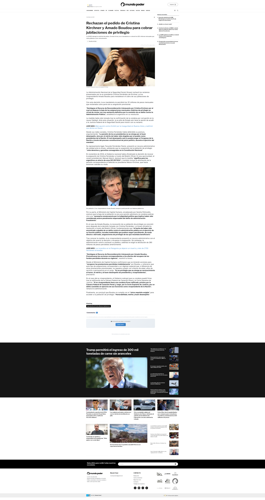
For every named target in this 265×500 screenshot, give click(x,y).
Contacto (136, 481)
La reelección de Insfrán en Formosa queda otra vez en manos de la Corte (159, 375)
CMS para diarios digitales (173, 495)
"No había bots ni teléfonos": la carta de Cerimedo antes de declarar (158, 350)
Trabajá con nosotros (139, 483)
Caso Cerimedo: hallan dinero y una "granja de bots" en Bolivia (158, 452)
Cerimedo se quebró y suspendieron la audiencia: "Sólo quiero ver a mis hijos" (96, 438)
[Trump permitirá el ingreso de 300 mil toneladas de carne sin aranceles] (116, 372)
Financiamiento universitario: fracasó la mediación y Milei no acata (158, 358)
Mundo (143, 10)
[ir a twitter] (135, 488)
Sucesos (138, 10)
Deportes (96, 10)
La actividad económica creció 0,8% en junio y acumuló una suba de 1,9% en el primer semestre (158, 427)
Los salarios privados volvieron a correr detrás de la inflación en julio (120, 413)
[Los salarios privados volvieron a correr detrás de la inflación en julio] (120, 405)
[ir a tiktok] (146, 488)
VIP (106, 10)
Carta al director (138, 477)
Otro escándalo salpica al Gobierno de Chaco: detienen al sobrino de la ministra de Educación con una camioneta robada (144, 415)
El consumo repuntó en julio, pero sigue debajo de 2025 (158, 367)
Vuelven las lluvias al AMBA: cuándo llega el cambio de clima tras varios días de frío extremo (168, 29)
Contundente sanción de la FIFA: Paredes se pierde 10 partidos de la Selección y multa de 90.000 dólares (96, 414)
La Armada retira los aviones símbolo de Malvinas (157, 383)
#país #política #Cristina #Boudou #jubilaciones (98, 306)
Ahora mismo (90, 10)
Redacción (136, 475)
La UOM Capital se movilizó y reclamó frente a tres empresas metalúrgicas (169, 36)
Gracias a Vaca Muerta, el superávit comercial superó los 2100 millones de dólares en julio (159, 435)
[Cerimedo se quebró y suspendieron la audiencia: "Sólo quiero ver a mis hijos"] (97, 429)
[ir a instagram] (143, 488)
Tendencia (122, 10)
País (128, 10)
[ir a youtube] (139, 488)
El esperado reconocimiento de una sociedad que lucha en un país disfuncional (168, 43)
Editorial (132, 10)
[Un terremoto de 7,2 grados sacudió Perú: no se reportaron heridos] (128, 433)
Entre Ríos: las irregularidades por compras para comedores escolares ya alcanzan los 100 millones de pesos (167, 414)
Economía (110, 10)
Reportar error (137, 479)
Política (117, 10)
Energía (148, 10)
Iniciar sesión (120, 324)
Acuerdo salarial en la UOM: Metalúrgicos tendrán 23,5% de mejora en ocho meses (167, 19)
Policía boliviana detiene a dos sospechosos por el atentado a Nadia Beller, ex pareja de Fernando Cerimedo (159, 391)
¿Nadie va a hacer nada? (165, 24)
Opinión (102, 10)
